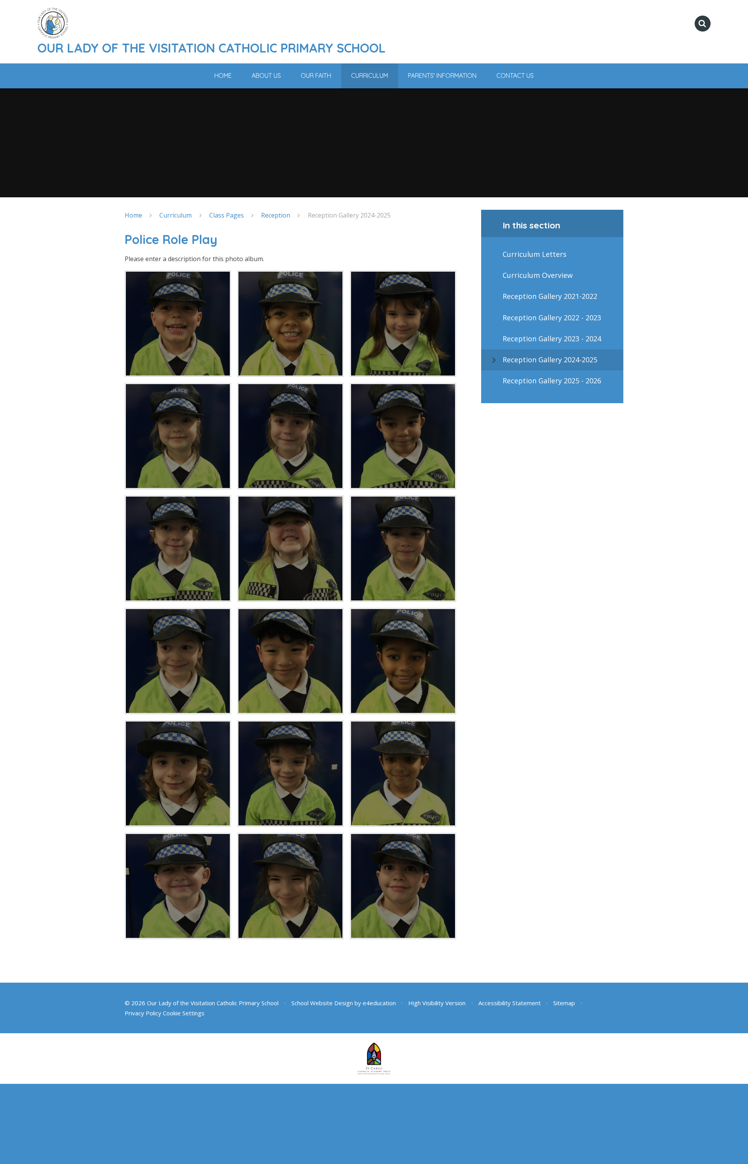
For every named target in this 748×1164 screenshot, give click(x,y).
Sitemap (564, 1003)
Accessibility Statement (509, 1003)
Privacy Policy (143, 1013)
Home (133, 215)
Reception (275, 215)
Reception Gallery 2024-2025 (349, 215)
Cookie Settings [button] (184, 1013)
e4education (379, 1003)
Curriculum (175, 215)
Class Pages (226, 215)
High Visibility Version (437, 1003)
